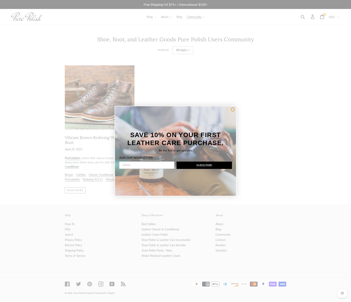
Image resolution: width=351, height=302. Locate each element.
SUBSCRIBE (204, 165)
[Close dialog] (233, 109)
